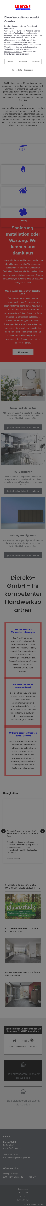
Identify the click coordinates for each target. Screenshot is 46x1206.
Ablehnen (10, 61)
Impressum (28, 69)
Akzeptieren (35, 61)
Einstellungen (23, 61)
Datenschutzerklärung (13, 51)
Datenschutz (17, 69)
